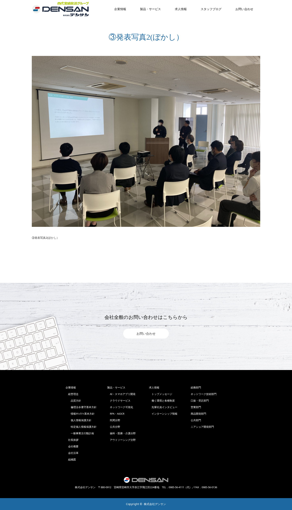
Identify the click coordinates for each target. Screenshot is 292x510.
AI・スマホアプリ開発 (121, 394)
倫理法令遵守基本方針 (81, 407)
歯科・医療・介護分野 (121, 433)
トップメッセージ (160, 394)
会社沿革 (72, 453)
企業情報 (120, 9)
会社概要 (72, 446)
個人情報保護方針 (78, 420)
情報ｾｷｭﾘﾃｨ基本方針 (80, 413)
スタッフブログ (211, 9)
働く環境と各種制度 (162, 400)
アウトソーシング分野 (121, 440)
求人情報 (181, 9)
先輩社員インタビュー (163, 407)
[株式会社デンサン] (60, 9)
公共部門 (196, 420)
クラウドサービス (119, 400)
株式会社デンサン (155, 504)
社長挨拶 (72, 440)
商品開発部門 (198, 413)
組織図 (71, 459)
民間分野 (113, 420)
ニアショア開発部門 (202, 427)
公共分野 (113, 427)
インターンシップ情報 (163, 413)
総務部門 (196, 387)
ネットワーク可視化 (120, 407)
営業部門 (196, 407)
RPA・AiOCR (115, 413)
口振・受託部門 (200, 400)
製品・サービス (150, 9)
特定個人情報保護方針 (81, 427)
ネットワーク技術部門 (204, 394)
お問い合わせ (146, 333)
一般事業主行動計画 (80, 433)
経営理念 (72, 394)
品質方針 (73, 400)
